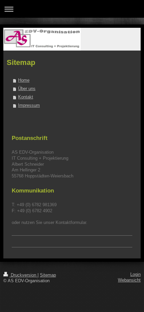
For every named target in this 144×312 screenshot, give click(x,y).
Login (135, 274)
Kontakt (25, 97)
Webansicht (129, 280)
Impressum (29, 105)
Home (23, 80)
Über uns (26, 88)
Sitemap (48, 275)
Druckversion (23, 275)
